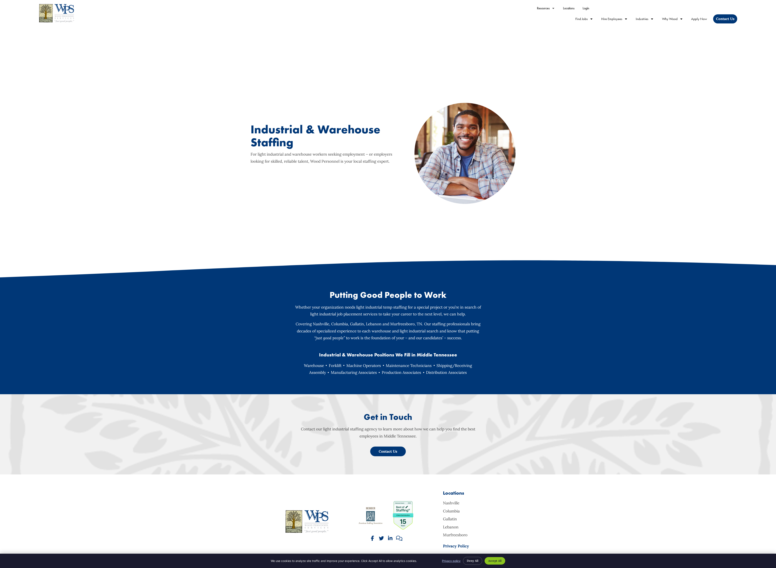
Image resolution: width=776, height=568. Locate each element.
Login (588, 9)
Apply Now (701, 20)
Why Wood (674, 20)
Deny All (472, 561)
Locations (571, 9)
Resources (548, 9)
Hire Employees (616, 20)
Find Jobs (586, 20)
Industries (647, 20)
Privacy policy (451, 561)
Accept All (495, 561)
